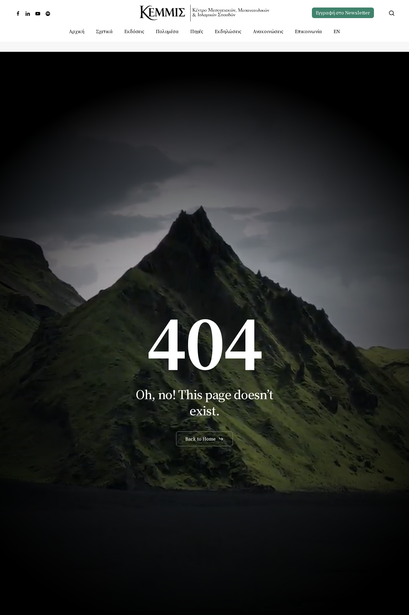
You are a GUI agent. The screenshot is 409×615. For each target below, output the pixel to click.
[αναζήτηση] (391, 13)
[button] (204, 439)
